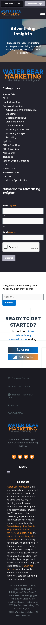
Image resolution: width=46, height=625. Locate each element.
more (10, 536)
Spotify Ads (26, 533)
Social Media (9, 168)
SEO (4, 164)
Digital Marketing (15, 121)
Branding (11, 113)
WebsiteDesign (14, 526)
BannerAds (28, 529)
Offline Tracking (11, 145)
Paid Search (8, 152)
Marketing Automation (18, 129)
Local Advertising (15, 125)
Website (6, 176)
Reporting (11, 137)
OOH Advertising (11, 149)
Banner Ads (8, 94)
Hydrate (6, 141)
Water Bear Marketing (18, 486)
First (4, 216)
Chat (5, 98)
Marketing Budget (15, 133)
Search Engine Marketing (15, 160)
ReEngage (7, 156)
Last (4, 226)
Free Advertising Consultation (21, 335)
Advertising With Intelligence (21, 109)
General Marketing (12, 106)
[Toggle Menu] (42, 13)
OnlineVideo (13, 533)
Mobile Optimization (16, 180)
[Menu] (9, 472)
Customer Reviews (16, 117)
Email (9, 232)
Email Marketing (11, 102)
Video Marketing (11, 172)
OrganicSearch (14, 529)
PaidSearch (29, 526)
